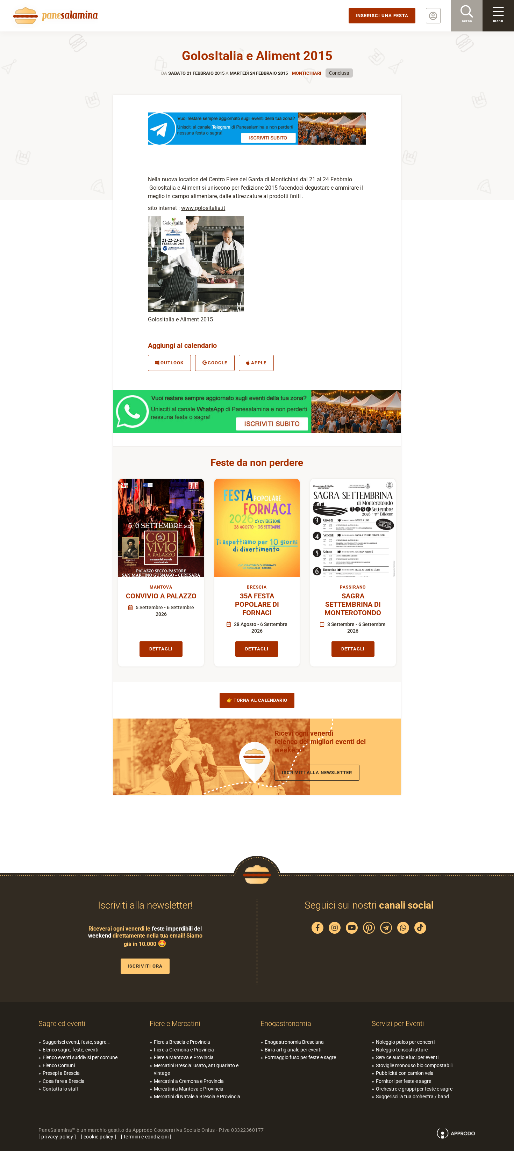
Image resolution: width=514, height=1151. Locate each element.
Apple (258, 362)
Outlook (172, 362)
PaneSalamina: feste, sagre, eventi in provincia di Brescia (54, 15)
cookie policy (99, 1136)
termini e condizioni (146, 1136)
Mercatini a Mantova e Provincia (188, 1089)
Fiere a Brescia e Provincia (182, 1042)
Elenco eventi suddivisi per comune (80, 1057)
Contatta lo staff (61, 1089)
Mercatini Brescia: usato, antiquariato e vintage (196, 1069)
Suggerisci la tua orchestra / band (412, 1096)
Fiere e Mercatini (175, 1023)
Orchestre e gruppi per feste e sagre (414, 1089)
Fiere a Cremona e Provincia (184, 1049)
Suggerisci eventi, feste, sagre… (76, 1042)
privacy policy (57, 1136)
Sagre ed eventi (61, 1023)
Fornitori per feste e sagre (403, 1081)
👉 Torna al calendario (257, 700)
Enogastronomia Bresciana (294, 1042)
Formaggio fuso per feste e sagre (300, 1057)
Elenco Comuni (59, 1065)
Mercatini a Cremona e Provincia (189, 1081)
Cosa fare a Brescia (64, 1081)
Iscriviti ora (145, 966)
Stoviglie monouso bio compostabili (414, 1065)
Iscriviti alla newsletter (317, 772)
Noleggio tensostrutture (402, 1049)
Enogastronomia (285, 1023)
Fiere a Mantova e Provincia (184, 1057)
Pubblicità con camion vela (405, 1073)
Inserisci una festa (382, 15)
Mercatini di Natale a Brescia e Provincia (197, 1096)
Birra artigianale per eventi (293, 1049)
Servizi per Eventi (398, 1023)
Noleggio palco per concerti (405, 1042)
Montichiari (306, 73)
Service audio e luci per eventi (407, 1057)
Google (217, 362)
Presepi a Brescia (61, 1073)
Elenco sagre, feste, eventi (70, 1049)
